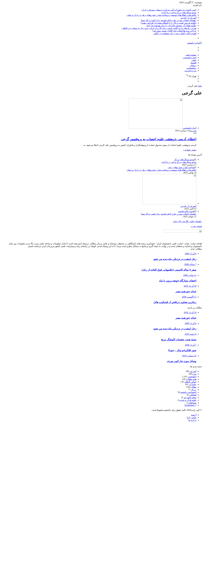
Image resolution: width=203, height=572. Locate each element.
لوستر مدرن (196, 226)
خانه (200, 86)
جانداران (192, 384)
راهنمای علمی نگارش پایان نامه (187, 221)
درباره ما (192, 420)
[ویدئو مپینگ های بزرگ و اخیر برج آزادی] (185, 159)
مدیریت (192, 130)
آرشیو (193, 415)
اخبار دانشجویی (189, 57)
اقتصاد (193, 63)
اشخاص (192, 395)
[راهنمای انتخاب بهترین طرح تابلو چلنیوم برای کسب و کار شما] (187, 211)
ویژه (194, 374)
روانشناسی (191, 68)
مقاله (193, 387)
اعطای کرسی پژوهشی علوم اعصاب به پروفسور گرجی (158, 139)
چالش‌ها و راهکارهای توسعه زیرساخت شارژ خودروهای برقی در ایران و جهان (161, 15)
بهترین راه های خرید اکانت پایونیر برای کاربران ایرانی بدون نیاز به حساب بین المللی (159, 28)
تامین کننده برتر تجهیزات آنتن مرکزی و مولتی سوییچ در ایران (168, 10)
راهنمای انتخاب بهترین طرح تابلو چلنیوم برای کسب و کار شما (168, 20)
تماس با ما (191, 417)
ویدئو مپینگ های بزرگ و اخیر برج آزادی (178, 12)
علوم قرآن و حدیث (187, 400)
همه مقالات (191, 379)
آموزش (193, 371)
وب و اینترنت (190, 70)
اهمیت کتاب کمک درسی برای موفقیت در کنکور (174, 33)
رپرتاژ (193, 389)
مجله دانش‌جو (190, 397)
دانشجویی (192, 376)
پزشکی (193, 65)
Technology (189, 405)
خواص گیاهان (190, 382)
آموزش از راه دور (188, 18)
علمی (193, 60)
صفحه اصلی (190, 55)
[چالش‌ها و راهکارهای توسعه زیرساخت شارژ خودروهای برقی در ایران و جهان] (182, 167)
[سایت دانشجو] (194, 43)
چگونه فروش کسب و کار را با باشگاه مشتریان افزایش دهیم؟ (168, 23)
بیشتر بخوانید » (189, 150)
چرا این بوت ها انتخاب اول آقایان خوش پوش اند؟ (174, 31)
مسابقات (192, 403)
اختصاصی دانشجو (188, 392)
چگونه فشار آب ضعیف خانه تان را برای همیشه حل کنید (171, 25)
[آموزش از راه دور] (169, 203)
